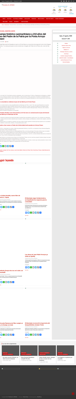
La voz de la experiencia (8, 354)
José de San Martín (18, 150)
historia (12, 150)
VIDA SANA (5, 21)
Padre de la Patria (26, 150)
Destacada (5, 352)
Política (9, 18)
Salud (10, 21)
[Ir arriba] (73, 393)
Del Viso (8, 150)
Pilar (31, 150)
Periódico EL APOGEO (13, 396)
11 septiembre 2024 (25, 360)
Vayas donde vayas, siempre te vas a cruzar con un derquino (47, 359)
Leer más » (27, 215)
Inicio (4, 18)
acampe (4, 150)
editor (10, 360)
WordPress (39, 396)
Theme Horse (25, 396)
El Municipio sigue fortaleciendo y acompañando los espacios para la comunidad (36, 199)
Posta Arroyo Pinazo (37, 150)
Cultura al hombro (18, 18)
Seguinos (16, 21)
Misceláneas (41, 18)
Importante (23, 352)
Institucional (24, 21)
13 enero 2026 (5, 360)
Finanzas (34, 18)
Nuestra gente (49, 18)
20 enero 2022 (60, 360)
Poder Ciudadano (59, 18)
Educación (27, 18)
